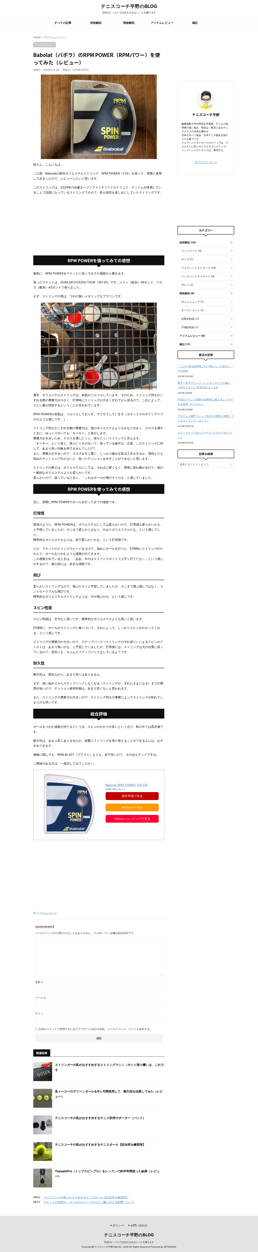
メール (40, 997)
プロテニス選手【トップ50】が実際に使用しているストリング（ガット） (206, 418)
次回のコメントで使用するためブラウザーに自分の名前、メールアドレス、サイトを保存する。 (95, 1029)
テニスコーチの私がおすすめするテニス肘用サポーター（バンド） (100, 1118)
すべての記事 (62, 23)
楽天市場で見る (132, 796)
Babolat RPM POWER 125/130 (127, 785)
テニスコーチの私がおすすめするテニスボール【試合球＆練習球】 (100, 1144)
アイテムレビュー (162, 23)
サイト (39, 1013)
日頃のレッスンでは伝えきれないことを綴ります (129, 1242)
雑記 (195, 23)
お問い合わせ (139, 1225)
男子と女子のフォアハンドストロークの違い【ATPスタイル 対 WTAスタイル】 (204, 385)
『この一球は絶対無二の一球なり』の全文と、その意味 (205, 368)
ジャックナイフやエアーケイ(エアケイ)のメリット (205, 435)
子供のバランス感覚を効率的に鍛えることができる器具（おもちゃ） (205, 402)
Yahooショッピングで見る (132, 819)
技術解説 (96, 23)
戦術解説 (129, 23)
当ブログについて (206, 162)
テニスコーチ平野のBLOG (129, 6)
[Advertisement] (98, 225)
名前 (39, 982)
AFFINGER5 (170, 1246)
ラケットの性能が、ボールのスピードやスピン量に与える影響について (89, 1202)
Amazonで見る (132, 807)
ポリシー (118, 1225)
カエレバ (120, 789)
